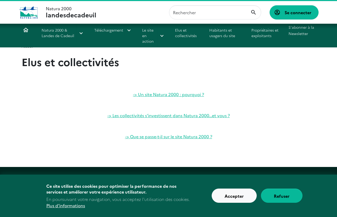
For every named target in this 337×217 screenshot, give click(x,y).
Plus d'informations (65, 205)
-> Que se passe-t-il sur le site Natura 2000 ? (168, 136)
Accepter (234, 196)
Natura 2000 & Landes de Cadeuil (58, 32)
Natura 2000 (71, 12)
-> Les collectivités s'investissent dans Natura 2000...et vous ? (168, 115)
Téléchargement (108, 30)
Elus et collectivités (186, 32)
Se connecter (298, 12)
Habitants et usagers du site (222, 32)
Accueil (25, 30)
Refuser (282, 196)
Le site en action (148, 35)
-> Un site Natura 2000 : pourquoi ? (168, 94)
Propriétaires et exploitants (265, 32)
